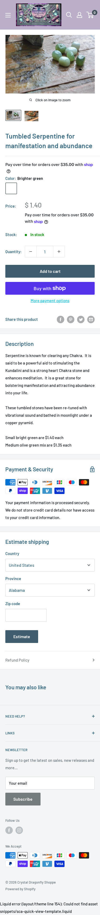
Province (13, 578)
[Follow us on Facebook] (9, 830)
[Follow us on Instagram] (19, 830)
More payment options (50, 300)
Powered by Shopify (20, 889)
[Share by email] (91, 319)
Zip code (12, 603)
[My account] (79, 15)
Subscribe (23, 798)
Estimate (21, 636)
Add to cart (50, 271)
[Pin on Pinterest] (70, 319)
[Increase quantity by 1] (59, 251)
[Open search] (69, 15)
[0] (90, 15)
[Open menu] (8, 15)
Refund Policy (17, 660)
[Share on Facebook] (60, 319)
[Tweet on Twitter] (81, 319)
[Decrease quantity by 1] (30, 251)
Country (12, 553)
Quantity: (13, 251)
